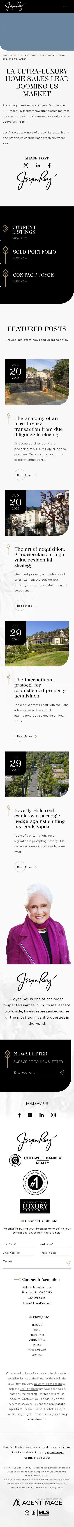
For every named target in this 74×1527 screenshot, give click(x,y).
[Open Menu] (66, 6)
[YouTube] (30, 1115)
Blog (16, 55)
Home (6, 55)
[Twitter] (26, 165)
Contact (37, 1354)
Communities (37, 1339)
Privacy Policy (56, 1487)
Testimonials (37, 1349)
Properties (37, 1334)
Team (37, 1329)
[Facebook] (49, 165)
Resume (37, 1324)
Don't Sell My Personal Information (29, 1487)
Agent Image (55, 1452)
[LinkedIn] (38, 165)
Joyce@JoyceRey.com (37, 1303)
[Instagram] (53, 1115)
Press (37, 1344)
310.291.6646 (37, 1297)
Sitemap (66, 1447)
